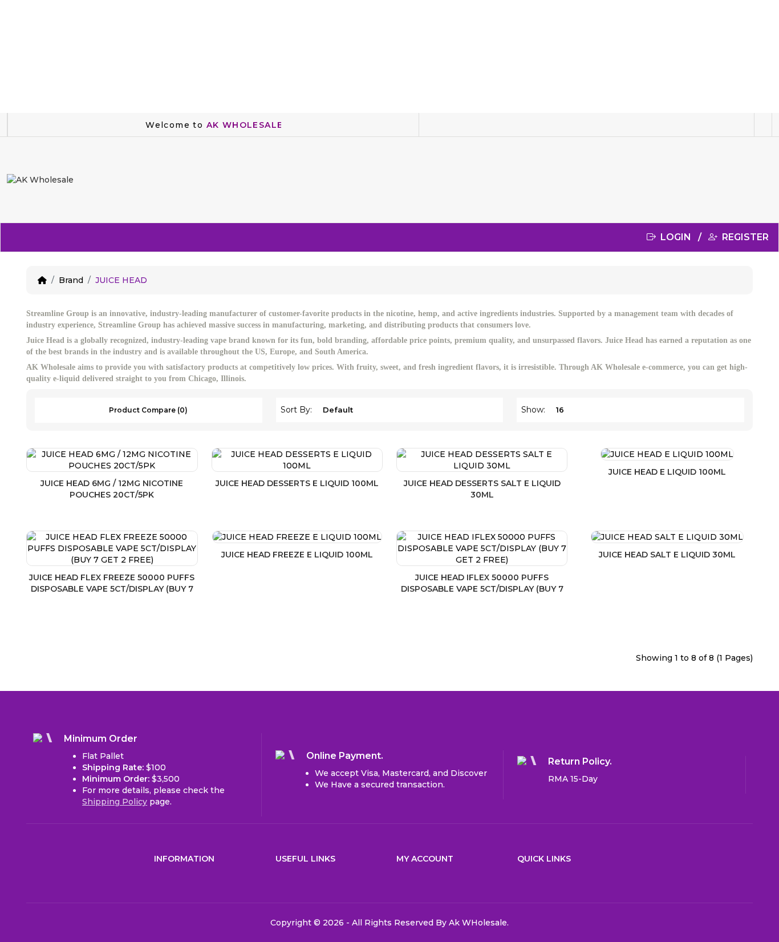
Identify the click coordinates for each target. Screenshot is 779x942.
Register (744, 237)
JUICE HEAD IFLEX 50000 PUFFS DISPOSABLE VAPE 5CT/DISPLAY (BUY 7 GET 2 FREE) (482, 588)
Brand (71, 280)
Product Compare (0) (148, 410)
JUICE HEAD (121, 280)
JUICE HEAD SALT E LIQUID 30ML (667, 554)
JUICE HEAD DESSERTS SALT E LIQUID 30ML (482, 489)
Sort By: (296, 410)
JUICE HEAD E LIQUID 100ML (667, 472)
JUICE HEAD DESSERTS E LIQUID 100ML (297, 483)
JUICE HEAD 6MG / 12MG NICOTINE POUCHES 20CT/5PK (111, 489)
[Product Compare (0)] (189, 468)
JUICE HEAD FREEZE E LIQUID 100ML (297, 554)
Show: (533, 410)
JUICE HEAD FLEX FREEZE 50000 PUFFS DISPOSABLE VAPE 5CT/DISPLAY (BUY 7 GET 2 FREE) (111, 588)
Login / (683, 237)
